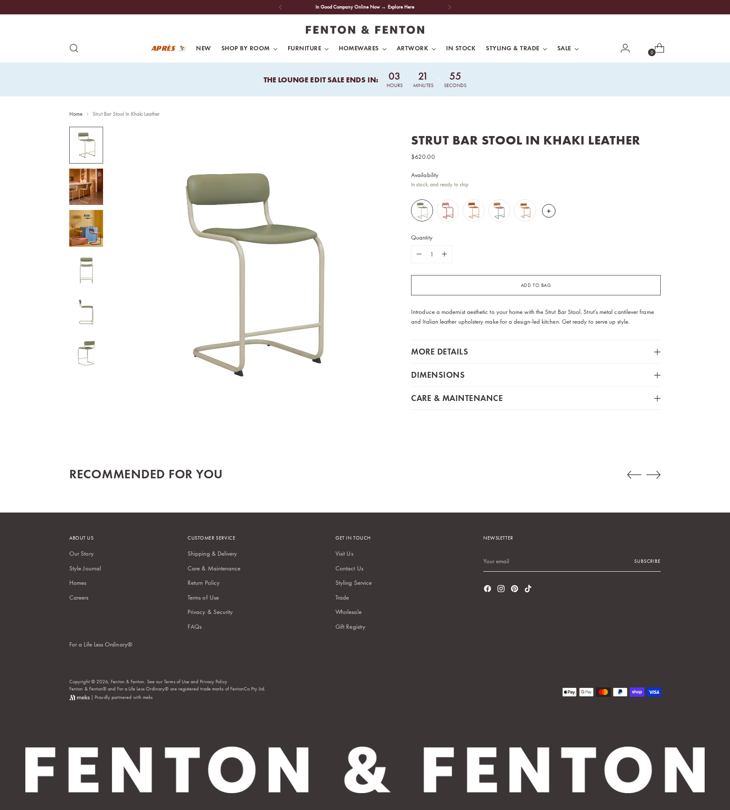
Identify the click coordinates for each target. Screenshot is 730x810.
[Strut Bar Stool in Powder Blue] (500, 210)
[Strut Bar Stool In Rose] (448, 210)
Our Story (81, 553)
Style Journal (85, 568)
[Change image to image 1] (86, 145)
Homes (77, 582)
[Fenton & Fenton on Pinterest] (515, 590)
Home (75, 113)
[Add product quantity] (444, 254)
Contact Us (349, 568)
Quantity (422, 237)
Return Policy (204, 582)
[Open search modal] (73, 48)
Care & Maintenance (214, 568)
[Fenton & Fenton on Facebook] (488, 590)
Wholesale (348, 612)
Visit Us (344, 553)
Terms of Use (203, 597)
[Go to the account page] (621, 48)
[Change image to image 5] (86, 312)
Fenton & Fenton (127, 682)
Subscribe (647, 561)
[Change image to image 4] (86, 270)
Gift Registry (350, 626)
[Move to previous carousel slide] (634, 475)
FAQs (195, 626)
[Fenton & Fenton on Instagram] (502, 590)
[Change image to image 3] (86, 228)
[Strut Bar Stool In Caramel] (525, 210)
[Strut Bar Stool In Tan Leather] (474, 210)
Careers (79, 597)
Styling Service (353, 582)
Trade (342, 597)
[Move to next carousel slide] (653, 474)
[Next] (449, 7)
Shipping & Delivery (212, 553)
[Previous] (280, 7)
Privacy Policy (214, 682)
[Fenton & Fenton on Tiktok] (529, 590)
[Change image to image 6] (86, 353)
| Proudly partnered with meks (121, 697)
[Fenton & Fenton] (365, 30)
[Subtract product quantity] (419, 254)
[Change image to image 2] (86, 187)
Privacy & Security (210, 612)
